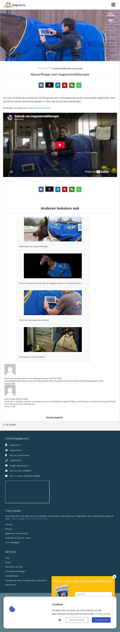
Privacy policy (103, 613)
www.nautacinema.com (38, 108)
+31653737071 (16, 460)
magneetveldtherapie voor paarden (67, 68)
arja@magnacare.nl (19, 465)
